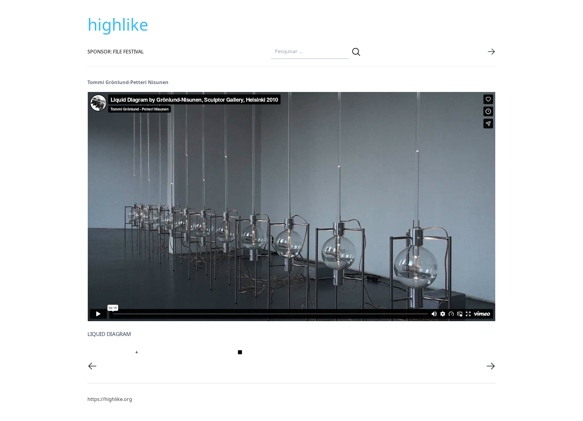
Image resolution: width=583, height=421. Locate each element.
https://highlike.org (109, 399)
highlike (117, 24)
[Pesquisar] (356, 52)
